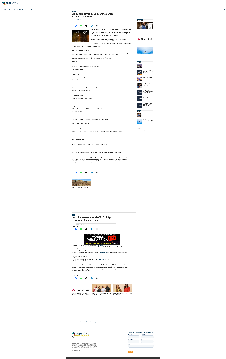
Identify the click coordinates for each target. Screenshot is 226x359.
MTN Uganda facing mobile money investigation (82, 321)
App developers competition (85, 272)
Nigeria (107, 272)
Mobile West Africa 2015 (100, 272)
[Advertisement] (102, 198)
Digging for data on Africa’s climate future (80, 187)
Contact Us (38, 9)
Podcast (21, 9)
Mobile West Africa (103, 252)
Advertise (32, 9)
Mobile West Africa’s (101, 245)
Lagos (93, 272)
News (5, 9)
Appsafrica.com (84, 257)
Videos (26, 9)
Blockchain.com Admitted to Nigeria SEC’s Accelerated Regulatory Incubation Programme (81, 294)
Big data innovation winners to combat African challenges (84, 322)
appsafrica (79, 19)
